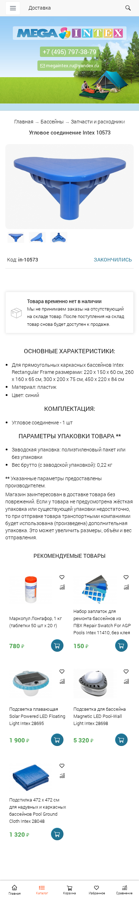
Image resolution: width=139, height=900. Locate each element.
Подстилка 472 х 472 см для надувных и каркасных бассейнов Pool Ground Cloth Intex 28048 (37, 810)
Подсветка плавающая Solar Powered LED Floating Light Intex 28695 (37, 716)
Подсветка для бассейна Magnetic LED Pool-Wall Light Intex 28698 (99, 716)
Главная (24, 121)
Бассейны (52, 121)
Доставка (40, 7)
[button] (62, 577)
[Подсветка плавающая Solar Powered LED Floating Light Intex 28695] (30, 684)
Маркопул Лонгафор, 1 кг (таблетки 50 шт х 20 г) (35, 622)
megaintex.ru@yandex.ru (72, 65)
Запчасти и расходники (98, 121)
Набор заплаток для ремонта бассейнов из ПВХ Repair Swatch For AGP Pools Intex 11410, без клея (102, 622)
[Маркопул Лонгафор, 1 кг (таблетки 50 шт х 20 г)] (30, 590)
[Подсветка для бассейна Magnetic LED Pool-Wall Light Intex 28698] (95, 684)
